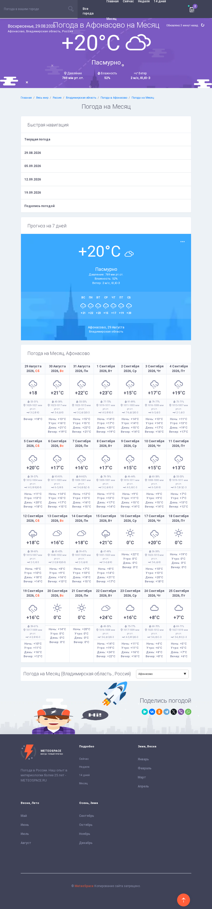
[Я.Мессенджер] (145, 712)
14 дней (84, 775)
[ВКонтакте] (152, 712)
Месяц (112, 19)
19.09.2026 (32, 192)
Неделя (84, 767)
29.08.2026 (32, 153)
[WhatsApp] (188, 712)
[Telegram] (166, 712)
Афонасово (145, 674)
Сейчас (84, 759)
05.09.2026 (32, 166)
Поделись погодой (39, 206)
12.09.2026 (32, 179)
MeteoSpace (84, 886)
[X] (174, 712)
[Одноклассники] (159, 712)
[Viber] (181, 712)
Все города (88, 11)
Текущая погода (37, 139)
